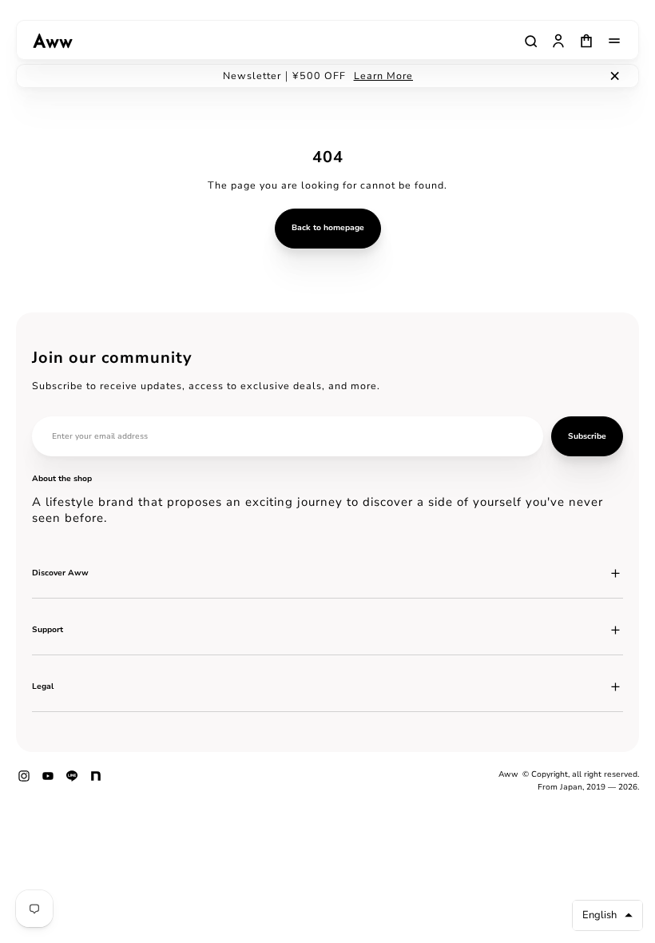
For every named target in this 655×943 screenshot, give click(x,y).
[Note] (96, 781)
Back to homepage (328, 227)
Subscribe (587, 436)
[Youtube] (48, 781)
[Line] (72, 781)
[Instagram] (24, 781)
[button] (607, 915)
